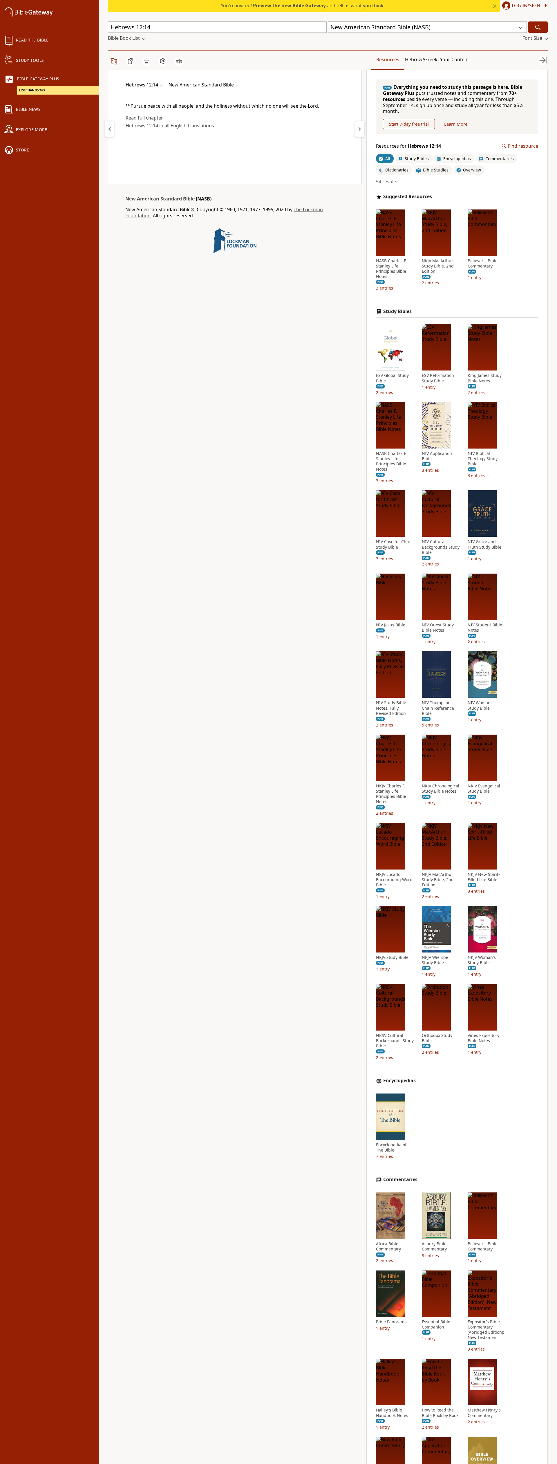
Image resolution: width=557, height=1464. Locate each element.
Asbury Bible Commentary (434, 1246)
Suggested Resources (407, 197)
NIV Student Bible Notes (485, 627)
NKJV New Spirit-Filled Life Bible (484, 877)
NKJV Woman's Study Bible (482, 960)
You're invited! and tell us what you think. (303, 5)
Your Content (454, 59)
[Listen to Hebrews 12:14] (179, 61)
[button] (524, 6)
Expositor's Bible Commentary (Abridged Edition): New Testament (486, 1329)
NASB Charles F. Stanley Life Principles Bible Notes (391, 268)
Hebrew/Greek (421, 59)
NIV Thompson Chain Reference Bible (438, 708)
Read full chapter (144, 118)
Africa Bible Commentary (388, 1246)
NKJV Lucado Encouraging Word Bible (394, 880)
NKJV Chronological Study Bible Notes (440, 788)
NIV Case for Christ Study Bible (394, 544)
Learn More (455, 124)
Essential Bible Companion (436, 1324)
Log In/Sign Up (530, 6)
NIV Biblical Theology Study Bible (483, 459)
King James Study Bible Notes (485, 378)
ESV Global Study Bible (392, 378)
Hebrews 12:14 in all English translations (170, 125)
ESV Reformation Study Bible (438, 378)
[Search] (538, 27)
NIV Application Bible (437, 456)
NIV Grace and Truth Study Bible (484, 544)
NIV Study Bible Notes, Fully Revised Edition (391, 708)
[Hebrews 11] (109, 129)
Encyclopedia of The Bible (391, 1147)
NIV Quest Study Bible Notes (438, 627)
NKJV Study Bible (392, 957)
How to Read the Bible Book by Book (440, 1412)
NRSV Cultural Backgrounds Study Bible (395, 1041)
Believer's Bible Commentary (483, 263)
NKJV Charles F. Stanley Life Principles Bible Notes (391, 794)
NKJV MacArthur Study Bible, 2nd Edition (438, 266)
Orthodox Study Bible (437, 1038)
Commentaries (400, 1179)
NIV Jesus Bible (390, 625)
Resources (387, 59)
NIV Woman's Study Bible (480, 705)
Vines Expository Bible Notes (483, 1038)
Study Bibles (397, 311)
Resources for (408, 146)
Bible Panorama (391, 1321)
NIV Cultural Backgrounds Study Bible (441, 547)
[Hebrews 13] (359, 129)
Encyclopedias (399, 1081)
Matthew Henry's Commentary (484, 1412)
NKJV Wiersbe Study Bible (435, 960)
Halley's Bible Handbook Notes (392, 1412)
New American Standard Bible (160, 199)
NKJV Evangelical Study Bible (484, 788)
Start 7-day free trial (409, 124)
